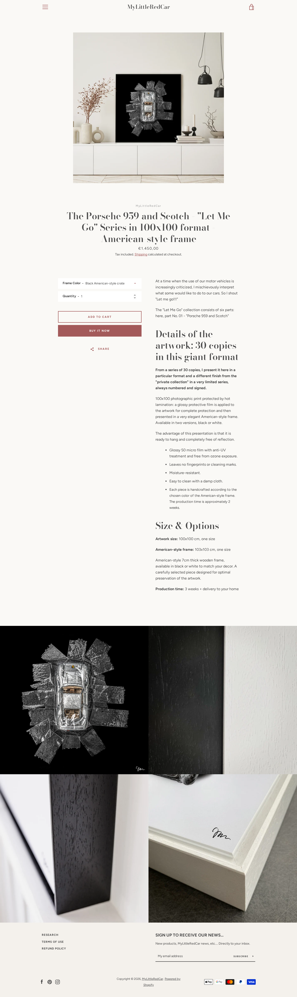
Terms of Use (53, 941)
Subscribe (241, 956)
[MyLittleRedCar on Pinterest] (49, 981)
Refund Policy (54, 948)
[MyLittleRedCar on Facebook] (41, 981)
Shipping (141, 254)
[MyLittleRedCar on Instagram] (57, 981)
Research (50, 934)
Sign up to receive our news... (189, 935)
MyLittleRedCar (148, 7)
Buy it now (99, 330)
